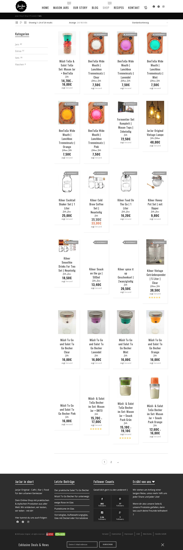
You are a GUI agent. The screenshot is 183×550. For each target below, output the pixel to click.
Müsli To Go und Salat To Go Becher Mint (126, 346)
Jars (69, 211)
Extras (94, 80)
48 (82, 22)
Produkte (33, 16)
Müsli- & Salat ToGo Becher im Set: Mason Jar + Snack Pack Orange (155, 414)
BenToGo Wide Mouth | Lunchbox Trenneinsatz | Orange (67, 139)
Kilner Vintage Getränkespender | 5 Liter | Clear (156, 277)
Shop (26, 16)
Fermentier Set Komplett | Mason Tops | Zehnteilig (125, 125)
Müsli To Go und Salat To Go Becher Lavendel (96, 346)
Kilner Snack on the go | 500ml (96, 273)
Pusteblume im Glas (64, 508)
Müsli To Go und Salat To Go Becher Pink (67, 409)
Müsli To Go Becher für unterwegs (71, 496)
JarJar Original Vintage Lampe (155, 133)
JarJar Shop (19, 16)
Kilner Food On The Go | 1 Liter (126, 204)
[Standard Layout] (16, 22)
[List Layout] (21, 22)
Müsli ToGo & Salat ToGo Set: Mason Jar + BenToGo (67, 67)
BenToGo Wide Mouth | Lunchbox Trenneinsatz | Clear (96, 69)
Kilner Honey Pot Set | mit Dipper (155, 204)
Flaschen (19, 64)
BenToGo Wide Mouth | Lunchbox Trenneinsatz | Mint (155, 69)
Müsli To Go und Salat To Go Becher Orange (155, 346)
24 (78, 22)
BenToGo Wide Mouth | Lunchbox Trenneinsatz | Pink (96, 139)
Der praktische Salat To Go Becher (71, 490)
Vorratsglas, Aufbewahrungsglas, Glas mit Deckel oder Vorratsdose (71, 516)
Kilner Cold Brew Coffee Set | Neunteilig (96, 206)
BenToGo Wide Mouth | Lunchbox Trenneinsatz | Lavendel (126, 69)
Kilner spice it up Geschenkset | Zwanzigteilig (126, 275)
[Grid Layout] (25, 22)
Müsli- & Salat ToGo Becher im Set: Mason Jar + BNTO (96, 404)
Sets (67, 76)
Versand (69, 88)
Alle (85, 22)
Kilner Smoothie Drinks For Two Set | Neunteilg (67, 264)
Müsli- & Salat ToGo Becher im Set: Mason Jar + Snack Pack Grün (126, 412)
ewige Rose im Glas (64, 502)
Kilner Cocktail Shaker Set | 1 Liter (67, 204)
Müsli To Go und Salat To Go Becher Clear (67, 346)
